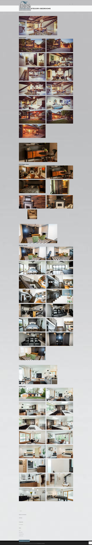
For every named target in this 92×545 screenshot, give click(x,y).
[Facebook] (23, 540)
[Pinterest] (25, 540)
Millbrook (22, 386)
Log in (20, 530)
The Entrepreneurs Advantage (41, 543)
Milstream (22, 37)
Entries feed (20, 532)
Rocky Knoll (23, 245)
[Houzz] (26, 540)
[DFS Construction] (25, 5)
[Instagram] (28, 540)
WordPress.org (21, 535)
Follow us (21, 540)
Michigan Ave (24, 164)
